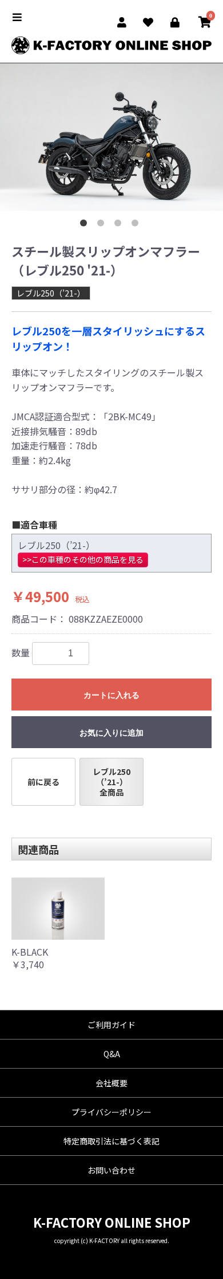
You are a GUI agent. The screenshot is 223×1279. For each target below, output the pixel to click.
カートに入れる (111, 695)
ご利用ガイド (111, 1024)
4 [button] (137, 225)
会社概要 (111, 1083)
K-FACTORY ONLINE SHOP (111, 1222)
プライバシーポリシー (111, 1112)
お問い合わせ (111, 1170)
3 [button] (120, 225)
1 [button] (85, 225)
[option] (111, 137)
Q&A (111, 1053)
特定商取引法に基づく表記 (111, 1141)
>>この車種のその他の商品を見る (83, 559)
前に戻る (43, 781)
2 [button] (103, 225)
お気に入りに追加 (111, 732)
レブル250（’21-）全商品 (111, 782)
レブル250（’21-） (51, 293)
